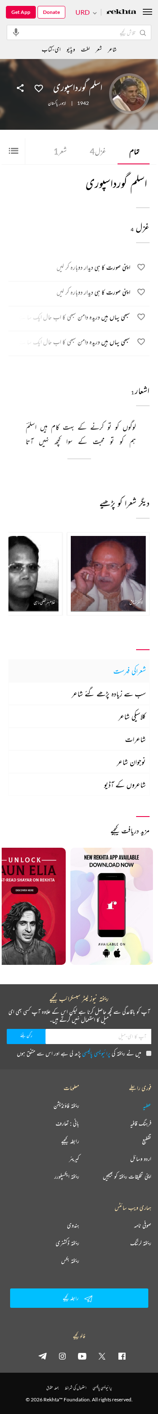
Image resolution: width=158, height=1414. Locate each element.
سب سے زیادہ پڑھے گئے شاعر (109, 693)
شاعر (112, 49)
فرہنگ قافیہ (140, 1123)
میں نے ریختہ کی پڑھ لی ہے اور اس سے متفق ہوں (79, 1053)
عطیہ (147, 1105)
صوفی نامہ (142, 1225)
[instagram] (62, 1356)
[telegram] (42, 1356)
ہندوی (73, 1225)
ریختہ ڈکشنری (67, 1243)
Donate (51, 12)
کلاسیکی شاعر (132, 716)
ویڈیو (71, 49)
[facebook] (122, 1356)
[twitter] (102, 1356)
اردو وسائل (140, 1158)
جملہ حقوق (52, 1387)
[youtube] (82, 1356)
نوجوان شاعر (131, 762)
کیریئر (74, 1158)
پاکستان (53, 103)
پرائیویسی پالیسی (96, 1053)
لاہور (63, 103)
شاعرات (135, 739)
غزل (98, 151)
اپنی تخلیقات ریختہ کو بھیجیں (127, 1176)
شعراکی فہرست (129, 671)
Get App (20, 12)
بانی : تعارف (67, 1123)
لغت (85, 49)
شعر (60, 151)
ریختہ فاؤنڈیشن (66, 1105)
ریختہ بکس (70, 1260)
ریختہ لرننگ (140, 1243)
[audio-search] (16, 32)
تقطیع (146, 1141)
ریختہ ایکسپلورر (66, 1176)
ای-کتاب (51, 49)
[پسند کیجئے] (38, 87)
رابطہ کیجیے (70, 1141)
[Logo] (121, 12)
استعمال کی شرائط (75, 1387)
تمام (134, 151)
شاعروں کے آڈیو (125, 784)
